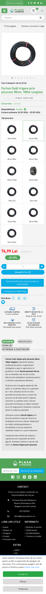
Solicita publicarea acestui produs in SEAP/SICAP (22, 283)
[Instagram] (32, 2)
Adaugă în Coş (21, 272)
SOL (16, 553)
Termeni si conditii (33, 536)
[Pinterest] (35, 2)
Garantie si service (34, 527)
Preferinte (23, 589)
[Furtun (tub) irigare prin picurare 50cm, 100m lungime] (17, 10)
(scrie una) (28, 98)
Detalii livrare (31, 530)
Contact (6, 536)
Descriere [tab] (7, 341)
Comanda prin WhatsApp (14, 291)
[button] (12, 78)
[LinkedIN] (41, 2)
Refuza (23, 581)
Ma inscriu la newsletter (32, 471)
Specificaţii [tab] (24, 341)
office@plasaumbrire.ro (24, 516)
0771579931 (25, 511)
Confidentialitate (33, 533)
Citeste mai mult (31, 567)
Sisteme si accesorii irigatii (33, 26)
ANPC (17, 550)
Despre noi (7, 530)
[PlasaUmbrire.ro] (23, 463)
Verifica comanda (14, 3)
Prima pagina (10, 26)
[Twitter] (38, 2)
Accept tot (23, 574)
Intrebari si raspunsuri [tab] (15, 349)
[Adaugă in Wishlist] (3, 302)
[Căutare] (41, 17)
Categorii (6, 533)
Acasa (5, 527)
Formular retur (9, 539)
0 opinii (24, 98)
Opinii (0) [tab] (7, 345)
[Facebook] (28, 2)
